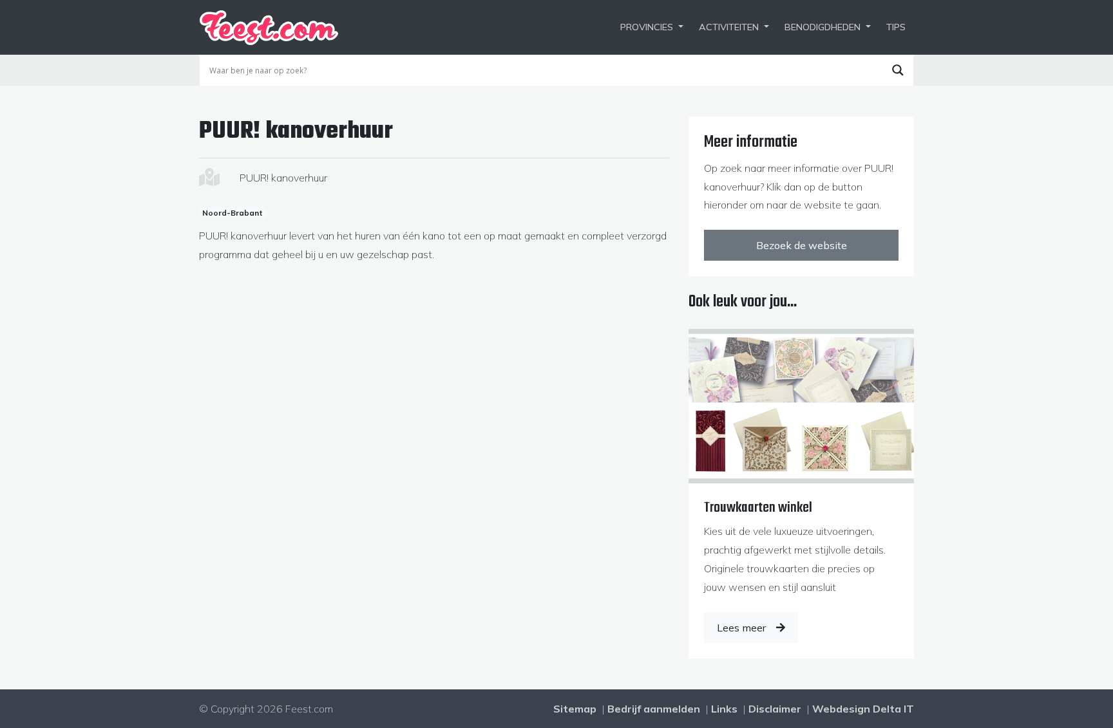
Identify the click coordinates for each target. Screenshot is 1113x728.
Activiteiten (729, 27)
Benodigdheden (823, 27)
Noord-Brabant (232, 213)
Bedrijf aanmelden (653, 708)
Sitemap (574, 708)
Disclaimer (774, 708)
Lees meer (741, 627)
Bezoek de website (801, 245)
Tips (896, 27)
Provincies (646, 27)
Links (724, 708)
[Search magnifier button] (897, 70)
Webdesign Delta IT (863, 708)
